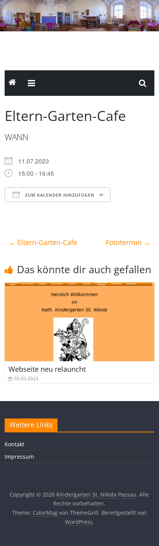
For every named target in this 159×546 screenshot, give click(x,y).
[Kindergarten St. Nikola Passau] (79, 4)
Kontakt (14, 444)
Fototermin (128, 242)
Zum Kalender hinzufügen (59, 195)
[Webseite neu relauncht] (79, 287)
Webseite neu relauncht (47, 369)
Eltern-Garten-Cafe (42, 242)
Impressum (19, 456)
